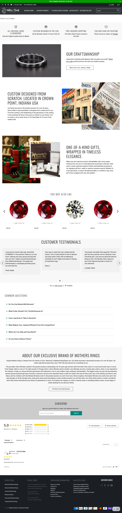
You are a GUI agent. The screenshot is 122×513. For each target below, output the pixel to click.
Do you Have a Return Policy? (20, 339)
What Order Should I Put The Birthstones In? (26, 311)
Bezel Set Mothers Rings (11, 484)
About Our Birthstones (79, 490)
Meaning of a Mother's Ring (80, 486)
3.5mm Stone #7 (75, 223)
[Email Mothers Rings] (2, 5)
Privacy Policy (54, 494)
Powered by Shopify (23, 508)
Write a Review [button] (111, 426)
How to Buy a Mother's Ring (80, 484)
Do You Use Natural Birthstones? (21, 304)
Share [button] (7, 467)
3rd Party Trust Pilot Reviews (61, 389)
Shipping (53, 488)
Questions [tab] (19, 440)
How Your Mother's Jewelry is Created (83, 492)
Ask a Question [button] (95, 426)
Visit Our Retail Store (30, 5)
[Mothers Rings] (11, 11)
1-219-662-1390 (17, 5)
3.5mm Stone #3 (103, 223)
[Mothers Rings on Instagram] (8, 5)
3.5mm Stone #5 (18, 223)
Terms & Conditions (56, 496)
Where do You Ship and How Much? (22, 332)
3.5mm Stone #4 (47, 223)
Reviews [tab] (7, 440)
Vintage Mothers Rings (11, 501)
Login (112, 5)
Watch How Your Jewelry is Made (79, 68)
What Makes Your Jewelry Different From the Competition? (32, 325)
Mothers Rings (13, 508)
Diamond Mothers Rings (11, 488)
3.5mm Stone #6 (8, 462)
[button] (30, 10)
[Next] (119, 263)
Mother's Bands (9, 494)
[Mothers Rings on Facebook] (5, 5)
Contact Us (54, 486)
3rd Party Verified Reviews (58, 492)
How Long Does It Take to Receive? (22, 318)
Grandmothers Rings (10, 491)
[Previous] (3, 263)
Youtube (115, 34)
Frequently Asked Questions (81, 488)
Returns (53, 490)
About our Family (55, 484)
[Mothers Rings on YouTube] (11, 5)
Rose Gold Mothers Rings (12, 498)
